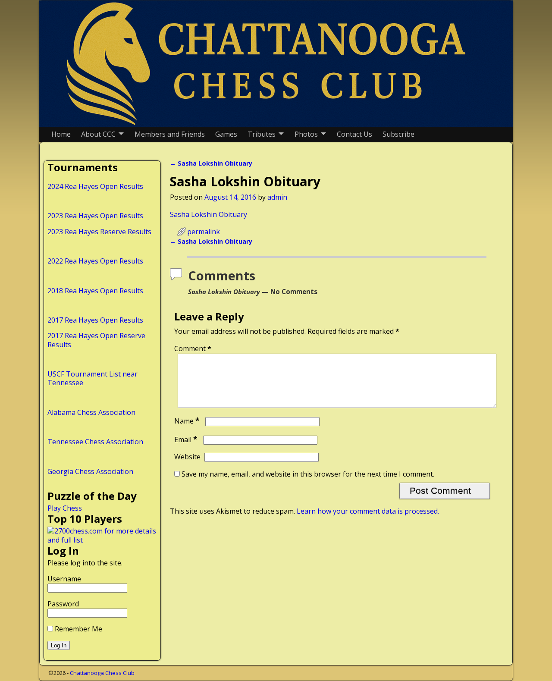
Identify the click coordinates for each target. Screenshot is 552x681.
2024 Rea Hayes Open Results (95, 186)
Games (226, 134)
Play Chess (64, 508)
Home (61, 134)
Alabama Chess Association (91, 412)
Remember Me (77, 629)
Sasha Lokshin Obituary (211, 163)
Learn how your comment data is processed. (368, 511)
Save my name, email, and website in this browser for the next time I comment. (308, 474)
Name (187, 421)
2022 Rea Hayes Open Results (95, 261)
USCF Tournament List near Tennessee (92, 378)
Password (63, 604)
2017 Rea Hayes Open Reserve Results (96, 340)
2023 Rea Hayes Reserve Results (99, 231)
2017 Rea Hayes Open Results (95, 320)
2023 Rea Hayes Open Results (95, 215)
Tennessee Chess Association (95, 441)
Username (64, 579)
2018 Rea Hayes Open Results (95, 290)
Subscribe (398, 134)
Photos (306, 134)
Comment (192, 348)
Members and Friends (170, 134)
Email (186, 439)
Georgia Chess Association (90, 471)
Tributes (262, 134)
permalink (203, 231)
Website (187, 456)
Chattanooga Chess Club (102, 673)
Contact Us (354, 134)
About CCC (98, 134)
